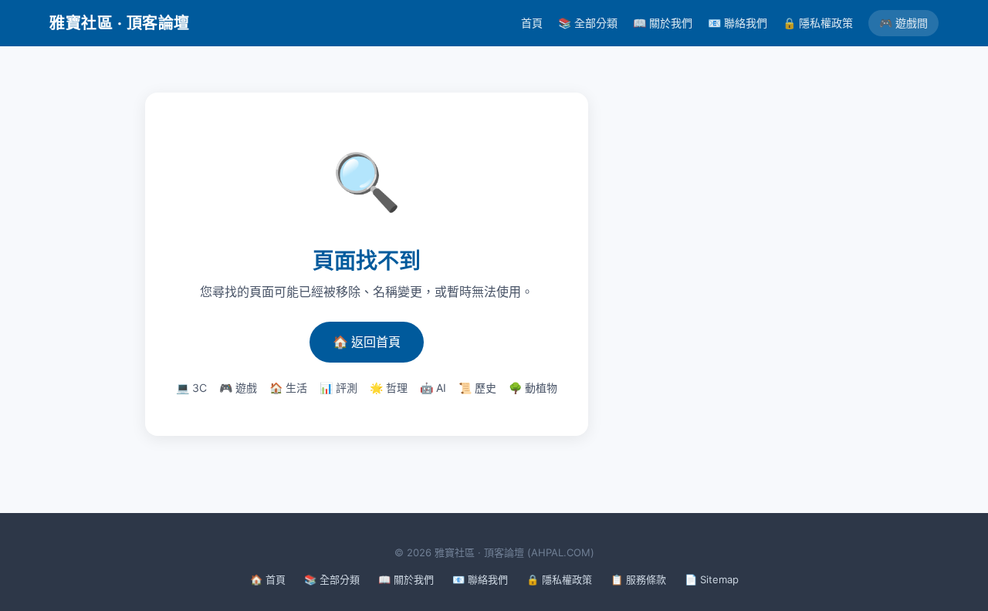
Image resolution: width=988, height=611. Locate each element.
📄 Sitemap (712, 579)
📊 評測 (338, 387)
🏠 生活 (288, 387)
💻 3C (191, 387)
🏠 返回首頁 (367, 341)
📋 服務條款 (638, 579)
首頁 (532, 22)
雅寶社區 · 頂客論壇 (119, 23)
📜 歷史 (477, 387)
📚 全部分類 (588, 22)
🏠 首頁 (268, 579)
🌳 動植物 (533, 387)
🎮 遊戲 (238, 387)
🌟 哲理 (389, 387)
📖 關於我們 (662, 22)
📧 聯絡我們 (737, 22)
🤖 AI (433, 387)
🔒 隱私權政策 (818, 22)
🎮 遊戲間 (903, 22)
